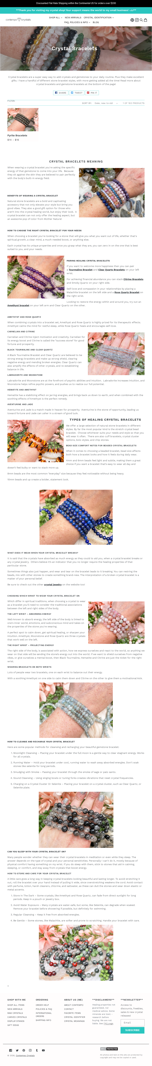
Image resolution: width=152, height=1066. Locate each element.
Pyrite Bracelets (17, 135)
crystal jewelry (53, 584)
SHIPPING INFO (43, 1020)
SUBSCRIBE (132, 1030)
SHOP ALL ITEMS (15, 1005)
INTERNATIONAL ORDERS (44, 1014)
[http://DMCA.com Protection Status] (109, 1049)
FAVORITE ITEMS (72, 1013)
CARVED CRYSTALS (17, 1017)
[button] (141, 20)
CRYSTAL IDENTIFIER (74, 1017)
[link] (76, 3)
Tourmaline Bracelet (80, 269)
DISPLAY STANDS (15, 1021)
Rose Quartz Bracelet (126, 292)
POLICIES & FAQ (44, 1009)
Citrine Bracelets (133, 279)
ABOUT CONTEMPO (73, 1005)
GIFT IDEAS (13, 1025)
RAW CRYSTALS (15, 1013)
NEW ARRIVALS (14, 1009)
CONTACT (69, 1009)
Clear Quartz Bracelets (111, 269)
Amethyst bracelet (18, 305)
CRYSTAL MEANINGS (74, 1021)
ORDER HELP (42, 1005)
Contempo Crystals (25, 1055)
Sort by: (87, 103)
